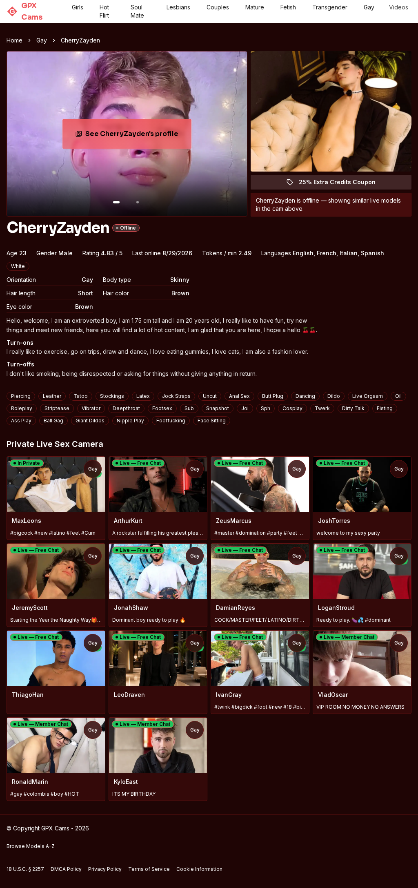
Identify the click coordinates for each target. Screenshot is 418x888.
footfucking (170, 420)
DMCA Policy (66, 869)
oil (398, 396)
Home (14, 40)
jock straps (176, 396)
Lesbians (178, 7)
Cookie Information (199, 869)
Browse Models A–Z (31, 846)
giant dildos (90, 420)
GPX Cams (25, 11)
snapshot (217, 408)
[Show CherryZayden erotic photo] (116, 202)
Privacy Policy (105, 869)
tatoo (80, 396)
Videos (398, 7)
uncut (210, 396)
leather (52, 396)
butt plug (272, 396)
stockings (112, 396)
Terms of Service (149, 869)
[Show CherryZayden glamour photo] (138, 202)
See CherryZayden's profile (137, 136)
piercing (21, 396)
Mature (254, 7)
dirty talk (353, 408)
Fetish (288, 7)
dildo (333, 396)
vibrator (91, 408)
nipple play (130, 420)
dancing (305, 396)
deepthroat (126, 408)
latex (143, 396)
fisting (385, 408)
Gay (369, 7)
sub (189, 408)
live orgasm (367, 396)
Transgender (329, 7)
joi (245, 408)
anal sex (239, 396)
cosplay (292, 408)
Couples (218, 7)
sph (265, 408)
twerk (322, 408)
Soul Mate (137, 11)
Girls (77, 7)
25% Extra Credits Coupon (342, 184)
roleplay (21, 408)
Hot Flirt (104, 11)
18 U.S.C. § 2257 (25, 869)
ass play (21, 420)
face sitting (212, 420)
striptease (56, 408)
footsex (162, 408)
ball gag (53, 420)
